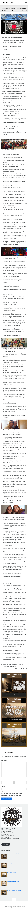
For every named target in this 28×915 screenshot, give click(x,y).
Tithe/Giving (5, 844)
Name (3, 780)
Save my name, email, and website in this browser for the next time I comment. (11, 794)
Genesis (20, 717)
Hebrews (21, 692)
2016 (15, 8)
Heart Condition (18, 7)
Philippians (19, 8)
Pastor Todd (5, 5)
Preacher (24, 692)
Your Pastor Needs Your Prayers (14, 696)
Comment (4, 760)
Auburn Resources (7, 906)
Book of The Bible (16, 692)
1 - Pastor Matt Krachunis (8, 8)
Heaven (23, 7)
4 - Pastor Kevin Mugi (8, 717)
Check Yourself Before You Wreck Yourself (14, 11)
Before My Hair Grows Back (14, 721)
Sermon (24, 8)
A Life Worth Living (20, 668)
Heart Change (13, 7)
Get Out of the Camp (14, 746)
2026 (12, 692)
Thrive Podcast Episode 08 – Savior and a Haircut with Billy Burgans (13, 665)
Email (16, 780)
